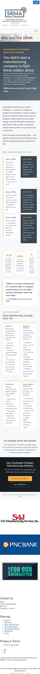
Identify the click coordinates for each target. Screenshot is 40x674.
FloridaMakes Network (11, 629)
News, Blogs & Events (11, 624)
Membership (8, 631)
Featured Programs (10, 626)
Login (36, 2)
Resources (8, 622)
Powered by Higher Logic (20, 673)
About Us (7, 620)
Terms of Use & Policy (11, 645)
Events (6, 633)
